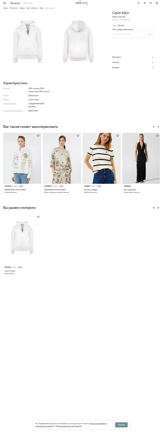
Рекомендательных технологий (69, 426)
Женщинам (15, 3)
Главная (5, 8)
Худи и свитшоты (32, 8)
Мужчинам (28, 3)
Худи (41, 8)
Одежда (22, 8)
